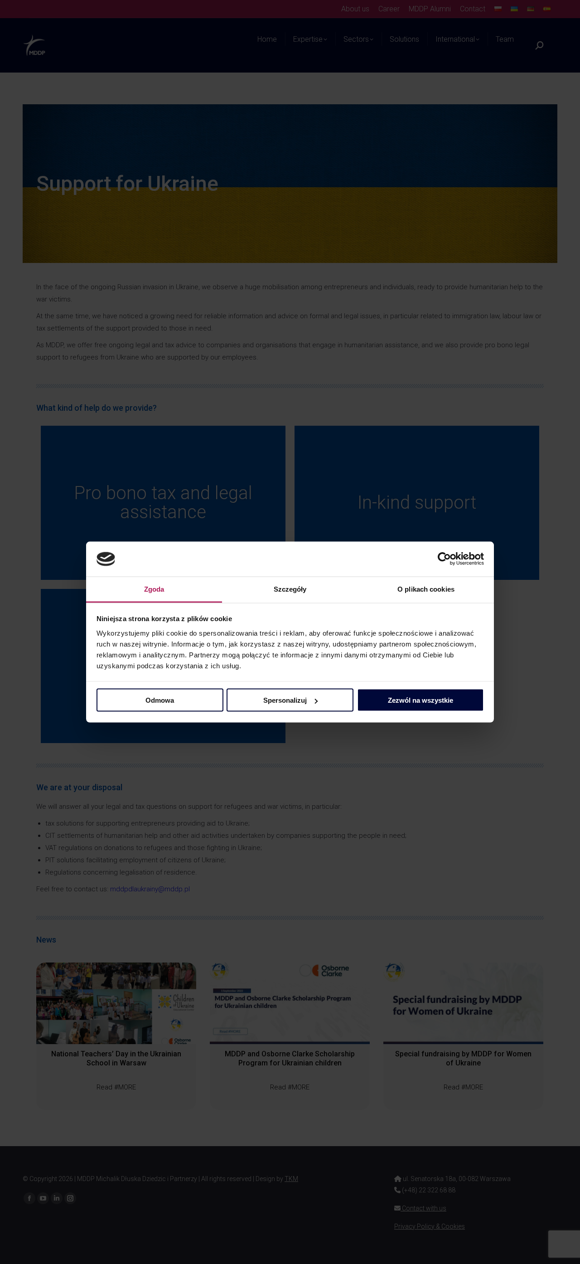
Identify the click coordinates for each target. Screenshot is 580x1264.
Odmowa (159, 700)
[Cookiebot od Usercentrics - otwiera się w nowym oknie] (444, 559)
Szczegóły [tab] (290, 589)
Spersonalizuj (285, 700)
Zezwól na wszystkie (420, 700)
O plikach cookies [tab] (425, 589)
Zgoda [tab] (154, 589)
